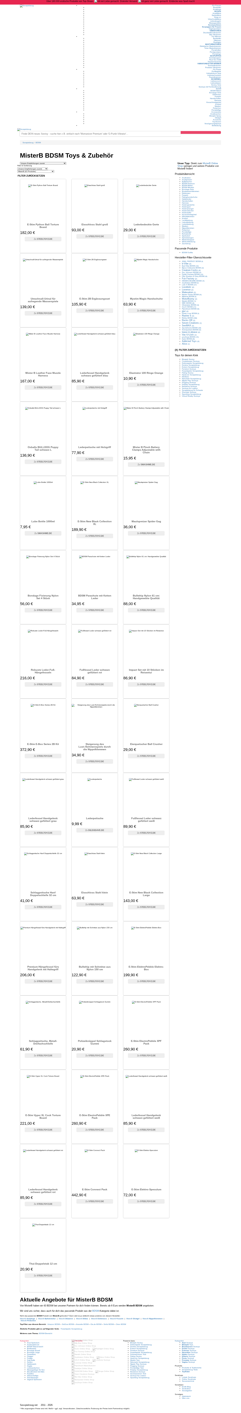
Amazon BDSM (53, 1324)
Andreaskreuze (33, 1345)
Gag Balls (31, 1360)
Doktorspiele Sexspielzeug (192, 363)
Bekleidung (216, 125)
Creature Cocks (191, 270)
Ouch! (189, 307)
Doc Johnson (191, 272)
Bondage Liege (33, 1352)
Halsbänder (186, 199)
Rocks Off (188, 320)
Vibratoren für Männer (209, 64)
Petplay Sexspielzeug (191, 384)
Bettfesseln (31, 1349)
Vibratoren (215, 31)
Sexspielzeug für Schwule (192, 390)
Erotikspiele (216, 71)
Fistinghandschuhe (189, 197)
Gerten (30, 1362)
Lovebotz (188, 287)
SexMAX (188, 325)
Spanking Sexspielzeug (191, 394)
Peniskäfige (216, 110)
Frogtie (30, 1358)
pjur (185, 311)
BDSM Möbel (215, 91)
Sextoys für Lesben (190, 388)
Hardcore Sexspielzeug (191, 375)
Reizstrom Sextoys (189, 386)
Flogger (30, 1356)
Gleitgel (218, 118)
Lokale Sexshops (189, 1377)
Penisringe (216, 54)
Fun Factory (189, 278)
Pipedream (190, 309)
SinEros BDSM (68, 1324)
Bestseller (217, 7)
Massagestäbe (215, 23)
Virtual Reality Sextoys (191, 396)
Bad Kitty (190, 266)
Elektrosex (217, 95)
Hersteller (193, 257)
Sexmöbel (216, 79)
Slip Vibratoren (215, 35)
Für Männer (216, 36)
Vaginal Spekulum (34, 1379)
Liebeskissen (215, 83)
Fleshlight (217, 42)
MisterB (27, 1319)
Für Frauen (216, 6)
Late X (189, 285)
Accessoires (216, 112)
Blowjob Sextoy (188, 359)
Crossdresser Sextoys (191, 361)
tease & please (191, 332)
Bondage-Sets (215, 93)
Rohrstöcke (186, 234)
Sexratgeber (187, 1391)
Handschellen (215, 98)
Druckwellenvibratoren (212, 33)
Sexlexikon (186, 1389)
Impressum (186, 1396)
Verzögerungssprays (212, 124)
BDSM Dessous (188, 184)
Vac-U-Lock (189, 334)
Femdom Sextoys (189, 369)
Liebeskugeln (215, 21)
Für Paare (217, 69)
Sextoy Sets (216, 85)
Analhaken (186, 178)
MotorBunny (189, 298)
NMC (188, 303)
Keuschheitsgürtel (213, 102)
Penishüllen (216, 50)
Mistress (189, 296)
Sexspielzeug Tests (190, 1370)
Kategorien (179, 1341)
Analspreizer (187, 180)
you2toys (190, 337)
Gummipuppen (215, 58)
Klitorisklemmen (188, 216)
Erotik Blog (186, 1387)
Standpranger (32, 1378)
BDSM (218, 89)
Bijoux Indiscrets (193, 268)
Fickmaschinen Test (138, 1354)
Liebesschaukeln (214, 75)
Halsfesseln (31, 1364)
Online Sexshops (189, 1379)
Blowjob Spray (215, 116)
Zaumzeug (186, 244)
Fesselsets (31, 1354)
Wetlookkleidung (188, 242)
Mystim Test (135, 1360)
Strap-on (217, 17)
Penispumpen (215, 52)
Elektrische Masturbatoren (210, 46)
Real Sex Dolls (215, 60)
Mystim (189, 301)
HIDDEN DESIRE (193, 281)
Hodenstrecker (188, 211)
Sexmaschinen (214, 25)
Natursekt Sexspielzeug (191, 379)
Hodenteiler (186, 213)
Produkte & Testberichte (191, 1368)
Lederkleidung (188, 224)
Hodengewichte (188, 205)
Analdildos (217, 13)
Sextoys (187, 1343)
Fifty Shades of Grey (194, 276)
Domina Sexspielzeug (191, 365)
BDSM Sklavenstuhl (35, 1347)
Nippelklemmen (188, 228)
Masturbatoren (213, 44)
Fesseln (218, 96)
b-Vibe (186, 263)
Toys (187, 1345)
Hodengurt (186, 207)
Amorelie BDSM (82, 1324)
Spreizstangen (188, 238)
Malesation (189, 292)
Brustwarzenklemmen (190, 191)
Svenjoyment (191, 330)
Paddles (30, 1374)
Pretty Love (190, 313)
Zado (188, 339)
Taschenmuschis (214, 62)
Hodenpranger (188, 209)
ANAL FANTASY (192, 261)
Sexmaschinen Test (138, 1374)
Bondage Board (33, 1350)
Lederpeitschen (33, 1368)
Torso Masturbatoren (212, 48)
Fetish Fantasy (192, 274)
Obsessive (190, 305)
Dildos (217, 11)
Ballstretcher (187, 182)
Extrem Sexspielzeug (190, 367)
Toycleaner (216, 122)
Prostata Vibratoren (213, 67)
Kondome (217, 120)
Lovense (187, 289)
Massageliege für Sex (36, 1370)
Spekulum (186, 236)
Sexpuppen (215, 56)
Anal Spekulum (33, 1343)
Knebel (218, 104)
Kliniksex (185, 377)
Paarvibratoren (215, 77)
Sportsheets (191, 328)
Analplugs (217, 9)
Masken (218, 106)
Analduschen (215, 114)
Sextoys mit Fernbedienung (210, 87)
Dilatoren (217, 40)
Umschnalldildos (214, 19)
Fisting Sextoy (187, 373)
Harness (217, 100)
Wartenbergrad (188, 240)
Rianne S (188, 315)
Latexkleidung (187, 222)
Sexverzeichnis (188, 1381)
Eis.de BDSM (96, 1324)
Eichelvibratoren (214, 65)
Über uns (185, 1398)
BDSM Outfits (187, 252)
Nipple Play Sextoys (190, 381)
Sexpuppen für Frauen (211, 27)
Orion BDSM (121, 1324)
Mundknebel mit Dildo (35, 1372)
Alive (186, 343)
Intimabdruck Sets (213, 73)
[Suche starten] (201, 132)
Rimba (189, 318)
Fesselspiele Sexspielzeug (71, 1329)
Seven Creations (192, 323)
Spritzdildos (216, 15)
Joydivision (190, 283)
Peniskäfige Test (137, 1368)
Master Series (192, 295)
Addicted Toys (190, 341)
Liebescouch (216, 81)
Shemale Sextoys (189, 392)
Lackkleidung (187, 220)
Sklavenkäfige (32, 1376)
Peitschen (217, 108)
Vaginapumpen (215, 29)
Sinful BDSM (109, 1324)
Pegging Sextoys (189, 382)
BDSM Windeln (188, 187)
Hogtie (29, 1366)
